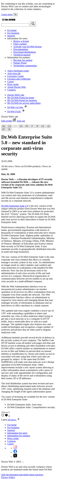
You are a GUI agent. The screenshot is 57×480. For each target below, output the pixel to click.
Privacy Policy (8, 477)
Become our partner (22, 60)
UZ (48, 126)
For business (13, 33)
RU (3, 126)
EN (15, 126)
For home (12, 30)
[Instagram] (15, 448)
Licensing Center (15, 76)
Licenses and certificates (19, 79)
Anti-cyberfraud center (18, 70)
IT (32, 126)
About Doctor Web (16, 87)
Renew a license (21, 41)
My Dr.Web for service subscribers (24, 103)
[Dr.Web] (8, 20)
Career (10, 81)
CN (9, 126)
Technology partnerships (25, 65)
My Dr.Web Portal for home (20, 97)
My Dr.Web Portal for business (22, 100)
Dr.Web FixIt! (14, 111)
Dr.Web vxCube (15, 107)
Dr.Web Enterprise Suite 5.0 (14, 206)
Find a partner (20, 44)
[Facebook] (15, 452)
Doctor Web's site (15, 95)
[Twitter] (15, 456)
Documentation (20, 49)
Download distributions (24, 52)
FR (27, 126)
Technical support (21, 54)
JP (37, 126)
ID (9, 129)
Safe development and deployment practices (22, 474)
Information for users (17, 433)
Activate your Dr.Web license (27, 46)
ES (21, 126)
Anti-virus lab (14, 73)
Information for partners (18, 435)
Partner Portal (19, 63)
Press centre (13, 84)
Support (11, 35)
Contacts (11, 89)
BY (3, 129)
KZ (42, 126)
